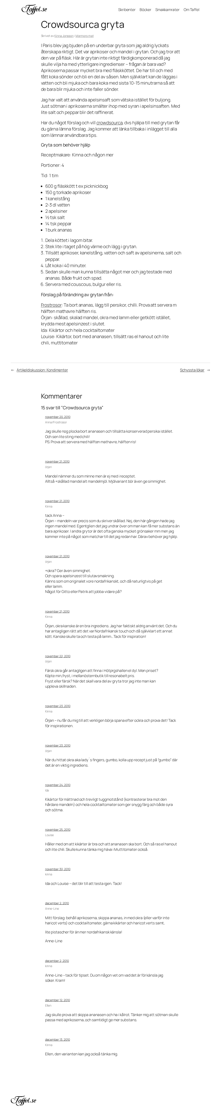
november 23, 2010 (57, 706)
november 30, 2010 (57, 869)
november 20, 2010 (57, 417)
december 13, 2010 (57, 1039)
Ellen (48, 1005)
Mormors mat (85, 36)
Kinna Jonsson (64, 36)
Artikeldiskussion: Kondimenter (42, 369)
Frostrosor (51, 305)
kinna (48, 874)
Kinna (49, 506)
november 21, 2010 (57, 461)
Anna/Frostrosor (56, 422)
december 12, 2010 (57, 1000)
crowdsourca (109, 123)
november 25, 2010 (57, 829)
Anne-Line (52, 908)
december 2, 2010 (57, 903)
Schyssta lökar (192, 369)
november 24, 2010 (57, 785)
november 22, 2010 (57, 656)
